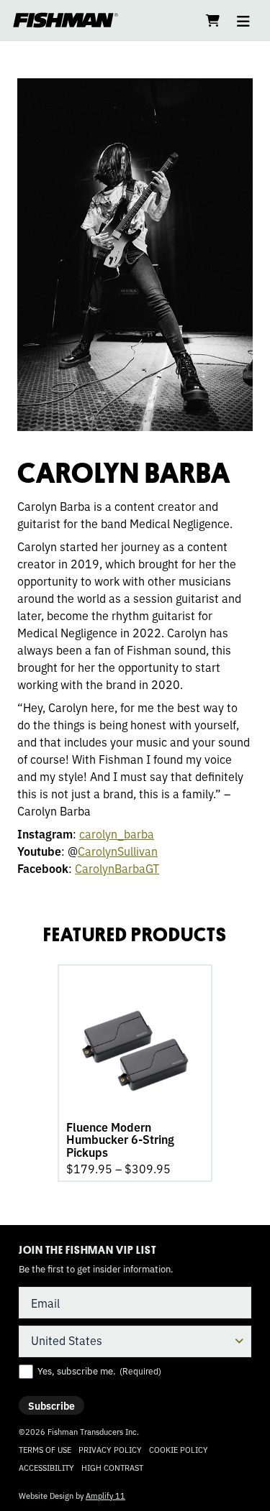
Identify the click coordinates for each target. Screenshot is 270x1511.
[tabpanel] (135, 1073)
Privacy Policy (110, 1449)
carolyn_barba (116, 833)
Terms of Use (45, 1449)
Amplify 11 (105, 1495)
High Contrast (112, 1467)
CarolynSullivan (118, 851)
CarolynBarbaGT (117, 868)
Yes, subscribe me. (99, 1370)
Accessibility (46, 1467)
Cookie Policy (178, 1449)
